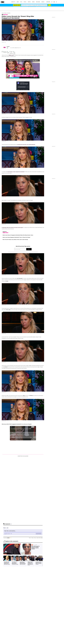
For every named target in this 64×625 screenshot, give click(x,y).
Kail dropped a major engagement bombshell (16, 171)
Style (21, 1)
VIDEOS (33, 1)
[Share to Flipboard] (11, 51)
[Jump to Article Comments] (2, 51)
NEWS (18, 1)
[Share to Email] (14, 51)
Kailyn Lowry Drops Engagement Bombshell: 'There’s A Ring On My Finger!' (16, 237)
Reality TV (13, 1)
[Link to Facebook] (52, 2)
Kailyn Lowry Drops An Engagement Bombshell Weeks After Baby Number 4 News (18, 235)
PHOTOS (29, 1)
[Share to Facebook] (5, 51)
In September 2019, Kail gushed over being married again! (12, 227)
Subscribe (48, 1)
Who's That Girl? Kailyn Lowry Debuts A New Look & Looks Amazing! (15, 239)
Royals (25, 1)
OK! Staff (8, 46)
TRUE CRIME (38, 1)
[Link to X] (56, 2)
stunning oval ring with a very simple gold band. (26, 144)
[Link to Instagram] (54, 2)
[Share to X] (8, 51)
